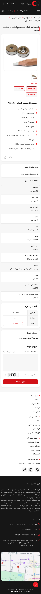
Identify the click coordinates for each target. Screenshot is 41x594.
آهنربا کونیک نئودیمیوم (32, 21)
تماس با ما (36, 412)
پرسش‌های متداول (34, 425)
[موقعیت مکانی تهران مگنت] (20, 566)
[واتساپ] (37, 469)
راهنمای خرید (35, 450)
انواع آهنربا (27, 18)
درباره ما (37, 408)
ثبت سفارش (36, 454)
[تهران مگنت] (30, 3)
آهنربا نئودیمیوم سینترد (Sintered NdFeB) (15, 18)
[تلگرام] (24, 469)
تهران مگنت (36, 18)
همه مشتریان (35, 404)
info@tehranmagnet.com (24, 535)
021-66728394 (15, 524)
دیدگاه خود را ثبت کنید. (30, 351)
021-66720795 (27, 524)
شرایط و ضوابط (35, 446)
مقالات (37, 421)
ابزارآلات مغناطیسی (34, 433)
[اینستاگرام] (30, 469)
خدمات (37, 400)
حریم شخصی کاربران (33, 442)
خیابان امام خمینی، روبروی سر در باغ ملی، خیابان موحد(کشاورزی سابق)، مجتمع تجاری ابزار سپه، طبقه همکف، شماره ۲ (17, 543)
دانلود (16, 324)
